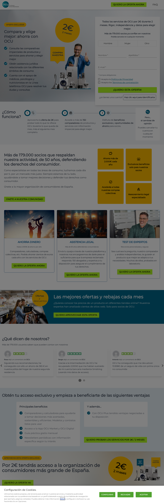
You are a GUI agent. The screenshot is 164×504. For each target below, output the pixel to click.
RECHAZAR (125, 495)
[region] (82, 495)
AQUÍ (62, 499)
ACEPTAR (144, 495)
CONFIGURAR (107, 495)
